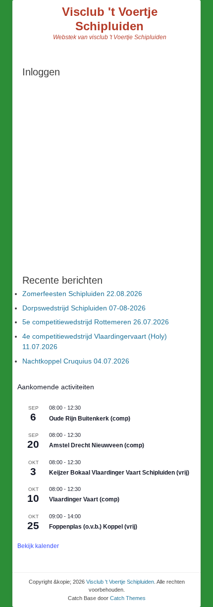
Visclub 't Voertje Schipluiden (110, 19)
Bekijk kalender (38, 546)
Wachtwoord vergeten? (106, 237)
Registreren (150, 207)
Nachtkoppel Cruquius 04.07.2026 (75, 361)
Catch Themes (128, 598)
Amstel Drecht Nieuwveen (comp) (96, 445)
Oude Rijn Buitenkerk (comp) (89, 418)
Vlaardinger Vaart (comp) (84, 499)
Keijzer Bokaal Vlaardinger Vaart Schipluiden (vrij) (119, 472)
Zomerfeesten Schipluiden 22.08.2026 (82, 294)
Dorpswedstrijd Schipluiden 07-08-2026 (84, 308)
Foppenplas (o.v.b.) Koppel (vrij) (93, 526)
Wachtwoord (44, 135)
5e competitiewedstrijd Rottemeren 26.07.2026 (95, 322)
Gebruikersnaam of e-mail (66, 93)
